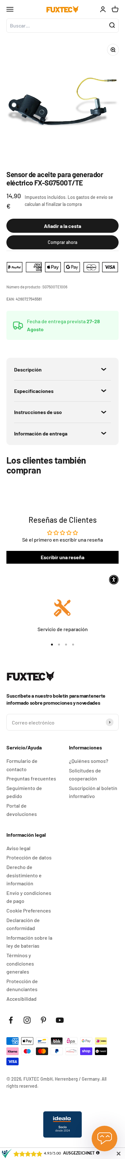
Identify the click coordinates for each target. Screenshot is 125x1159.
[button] (114, 579)
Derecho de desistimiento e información (24, 875)
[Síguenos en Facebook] (10, 1020)
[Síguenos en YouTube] (59, 1020)
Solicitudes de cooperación (85, 774)
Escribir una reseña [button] (62, 557)
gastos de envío (91, 197)
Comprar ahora (62, 242)
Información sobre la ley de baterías (29, 942)
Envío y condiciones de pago (28, 897)
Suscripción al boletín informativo (93, 792)
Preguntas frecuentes (31, 778)
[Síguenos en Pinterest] (43, 1020)
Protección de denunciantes (22, 985)
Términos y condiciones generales (20, 963)
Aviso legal (18, 848)
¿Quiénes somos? (88, 761)
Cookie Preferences (28, 910)
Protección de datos (29, 857)
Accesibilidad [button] (21, 999)
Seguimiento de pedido (24, 792)
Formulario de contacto (22, 765)
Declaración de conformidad (23, 924)
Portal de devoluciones (21, 810)
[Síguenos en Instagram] (27, 1020)
